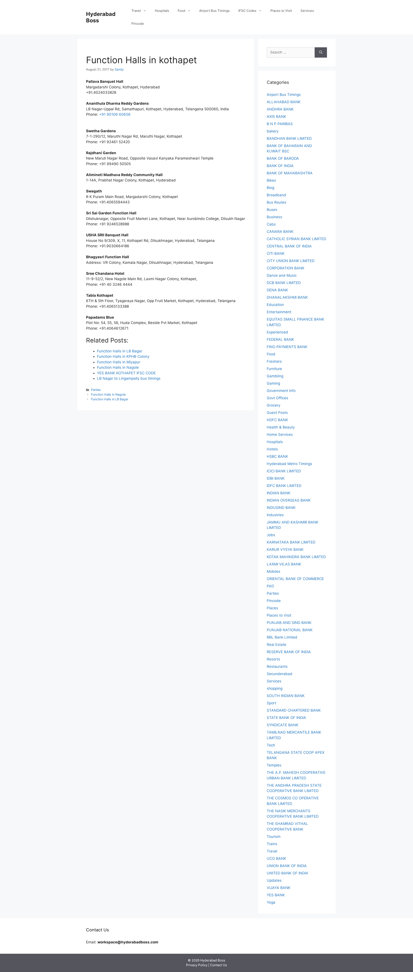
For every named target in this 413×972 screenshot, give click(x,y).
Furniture (274, 369)
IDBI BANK (276, 478)
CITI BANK (276, 253)
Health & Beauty (281, 427)
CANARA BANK (280, 231)
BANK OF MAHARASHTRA (290, 173)
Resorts (273, 659)
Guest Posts (277, 412)
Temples (274, 765)
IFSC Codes (247, 11)
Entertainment (279, 312)
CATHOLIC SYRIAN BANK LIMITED (296, 239)
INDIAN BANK (278, 493)
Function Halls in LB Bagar (109, 399)
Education (275, 305)
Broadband (276, 195)
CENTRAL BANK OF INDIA (289, 246)
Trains (272, 844)
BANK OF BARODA (283, 158)
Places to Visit (281, 11)
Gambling (275, 376)
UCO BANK (276, 858)
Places (272, 608)
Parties (96, 390)
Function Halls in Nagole (108, 394)
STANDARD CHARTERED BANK (294, 710)
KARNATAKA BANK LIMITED (291, 542)
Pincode (137, 23)
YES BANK (276, 895)
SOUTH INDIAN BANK (286, 696)
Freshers (274, 361)
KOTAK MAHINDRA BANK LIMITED (296, 557)
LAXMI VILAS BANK (284, 564)
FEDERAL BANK (280, 339)
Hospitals (162, 11)
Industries (275, 515)
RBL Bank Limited (282, 637)
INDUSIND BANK (281, 507)
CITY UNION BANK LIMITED (290, 261)
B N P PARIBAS (280, 124)
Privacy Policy (196, 965)
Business (274, 217)
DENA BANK (277, 290)
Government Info (281, 390)
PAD (270, 586)
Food (181, 11)
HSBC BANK (277, 456)
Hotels (272, 449)
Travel (136, 11)
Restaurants (277, 666)
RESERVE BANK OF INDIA (289, 652)
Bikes (271, 180)
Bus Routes (276, 202)
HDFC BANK (277, 420)
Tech (271, 745)
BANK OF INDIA (280, 166)
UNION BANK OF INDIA (287, 866)
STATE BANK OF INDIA (286, 718)
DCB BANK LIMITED (284, 283)
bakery (273, 131)
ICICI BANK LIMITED (284, 471)
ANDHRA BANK (280, 109)
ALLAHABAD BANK (284, 102)
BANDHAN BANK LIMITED (289, 138)
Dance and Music (282, 275)
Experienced (277, 332)
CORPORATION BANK (285, 268)
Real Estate (276, 644)
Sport (271, 703)
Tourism (273, 836)
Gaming (273, 383)
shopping (274, 688)
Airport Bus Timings (214, 11)
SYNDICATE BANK (282, 725)
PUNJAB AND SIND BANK (289, 622)
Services (307, 11)
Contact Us (218, 965)
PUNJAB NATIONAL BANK (290, 630)
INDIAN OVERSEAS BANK (289, 500)
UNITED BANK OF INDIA (287, 873)
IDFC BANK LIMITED (284, 486)
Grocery (273, 405)
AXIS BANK (276, 116)
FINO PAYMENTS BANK (287, 347)
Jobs (271, 535)
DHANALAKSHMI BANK (287, 297)
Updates (274, 880)
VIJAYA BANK (278, 888)
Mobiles (273, 571)
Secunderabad (279, 674)
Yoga (271, 902)
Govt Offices (277, 398)
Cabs (271, 224)
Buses (272, 209)
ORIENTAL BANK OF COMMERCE (295, 579)
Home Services (280, 434)
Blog (270, 188)
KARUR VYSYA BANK (285, 549)
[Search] (321, 52)
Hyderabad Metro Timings (289, 464)
